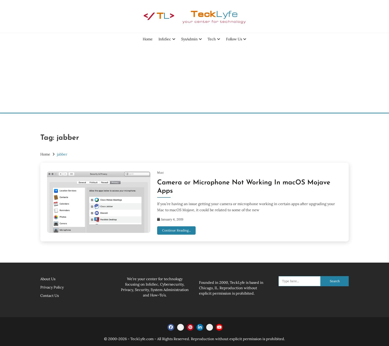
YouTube (219, 327)
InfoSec (164, 39)
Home (148, 39)
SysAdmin (189, 39)
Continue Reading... (176, 230)
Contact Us (49, 295)
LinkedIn (200, 327)
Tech (212, 39)
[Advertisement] (194, 78)
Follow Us (234, 39)
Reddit (209, 327)
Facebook (170, 327)
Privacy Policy (52, 287)
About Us (47, 279)
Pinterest (190, 327)
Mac (160, 172)
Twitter (180, 327)
